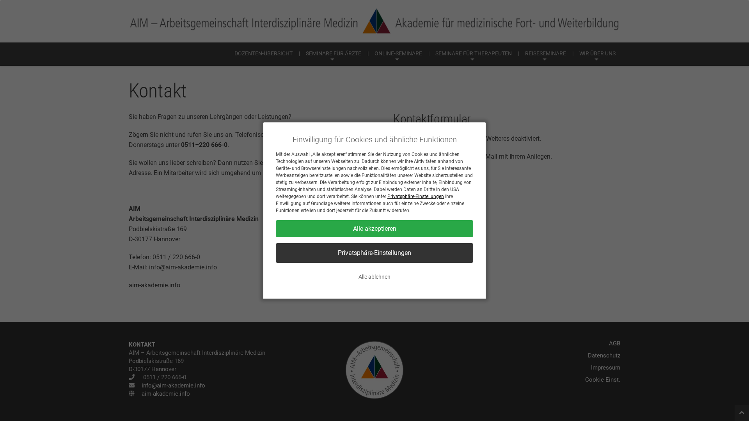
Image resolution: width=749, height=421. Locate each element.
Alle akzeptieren (374, 228)
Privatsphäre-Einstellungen (415, 196)
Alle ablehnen (374, 277)
